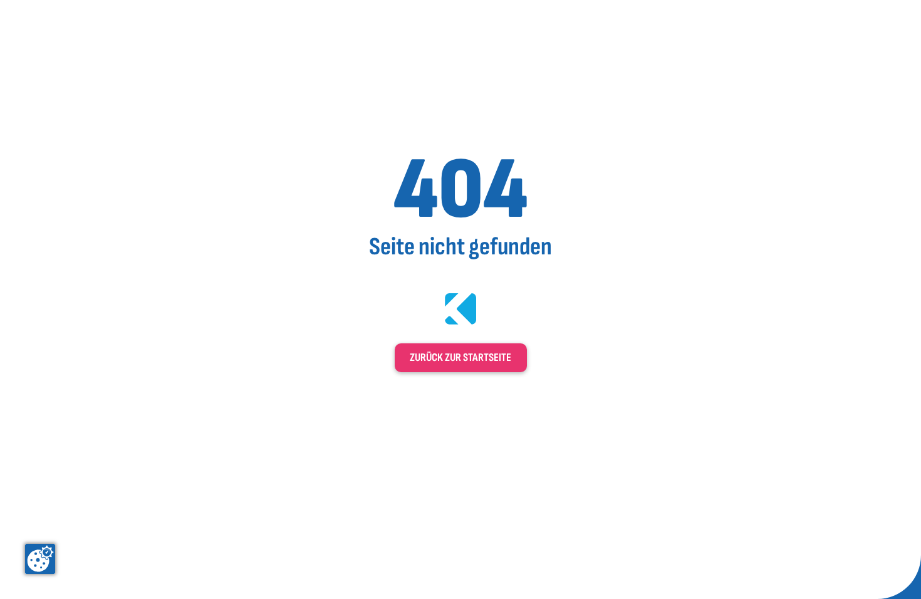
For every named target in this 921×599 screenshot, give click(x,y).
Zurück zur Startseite (460, 357)
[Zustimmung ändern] (40, 559)
